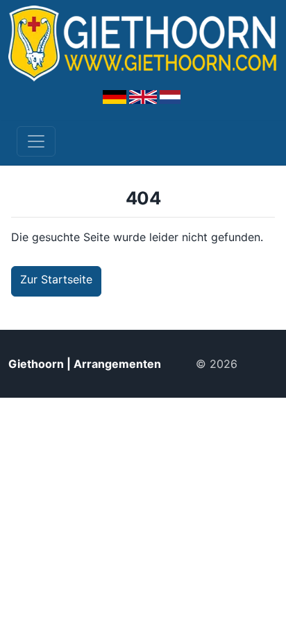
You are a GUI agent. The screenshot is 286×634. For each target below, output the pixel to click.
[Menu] (36, 141)
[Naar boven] (263, 363)
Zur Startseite (56, 279)
